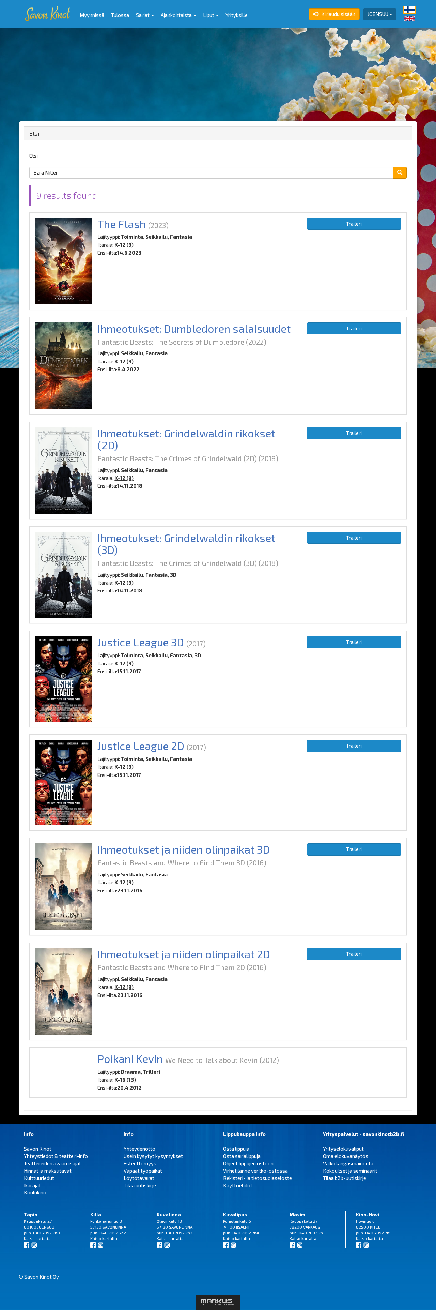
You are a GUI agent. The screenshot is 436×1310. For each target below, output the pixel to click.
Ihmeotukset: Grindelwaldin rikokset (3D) (186, 543)
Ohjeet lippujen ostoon (248, 1163)
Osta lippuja (236, 1149)
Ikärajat (32, 1185)
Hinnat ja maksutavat (48, 1171)
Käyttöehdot (237, 1185)
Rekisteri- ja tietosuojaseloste (257, 1178)
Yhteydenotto (139, 1149)
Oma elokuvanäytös (345, 1156)
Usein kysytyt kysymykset (153, 1156)
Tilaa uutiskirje (140, 1185)
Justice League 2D (140, 745)
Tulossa (120, 15)
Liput (209, 15)
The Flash (121, 223)
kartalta (43, 1238)
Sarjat (143, 15)
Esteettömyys (140, 1163)
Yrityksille (236, 15)
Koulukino (35, 1192)
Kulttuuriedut (39, 1178)
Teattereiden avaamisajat (52, 1163)
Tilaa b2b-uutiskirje (344, 1178)
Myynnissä (92, 15)
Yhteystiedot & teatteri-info (56, 1156)
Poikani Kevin (130, 1058)
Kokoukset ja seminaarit (350, 1171)
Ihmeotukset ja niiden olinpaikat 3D (183, 849)
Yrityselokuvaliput (343, 1149)
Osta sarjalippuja (242, 1156)
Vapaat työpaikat (143, 1171)
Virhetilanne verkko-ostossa (255, 1171)
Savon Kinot (37, 1149)
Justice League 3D (140, 641)
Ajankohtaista (177, 15)
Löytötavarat (139, 1178)
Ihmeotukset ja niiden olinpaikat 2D (183, 953)
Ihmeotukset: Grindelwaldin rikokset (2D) (186, 438)
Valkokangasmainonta (348, 1163)
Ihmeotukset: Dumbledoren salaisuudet (194, 328)
